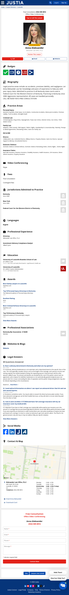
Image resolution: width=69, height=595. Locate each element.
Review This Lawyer (34, 54)
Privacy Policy (55, 590)
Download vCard (11, 502)
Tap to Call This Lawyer (34, 18)
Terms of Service (44, 590)
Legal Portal (22, 590)
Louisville (20, 7)
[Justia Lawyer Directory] (15, 2)
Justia (2, 7)
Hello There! (58, 572)
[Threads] (36, 586)
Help (36, 590)
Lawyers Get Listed (37, 573)
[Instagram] (33, 586)
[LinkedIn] (25, 586)
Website (6, 348)
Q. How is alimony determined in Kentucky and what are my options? (28, 366)
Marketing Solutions (34, 592)
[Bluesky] (38, 586)
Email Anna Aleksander (13, 499)
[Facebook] (31, 586)
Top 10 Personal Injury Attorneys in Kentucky (19, 291)
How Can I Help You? (58, 578)
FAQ (26, 573)
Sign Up (64, 2)
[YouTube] (28, 586)
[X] (41, 586)
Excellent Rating (9, 298)
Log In (56, 2)
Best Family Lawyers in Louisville (15, 284)
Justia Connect (12, 590)
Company (30, 590)
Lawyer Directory (11, 7)
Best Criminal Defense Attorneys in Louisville (19, 306)
